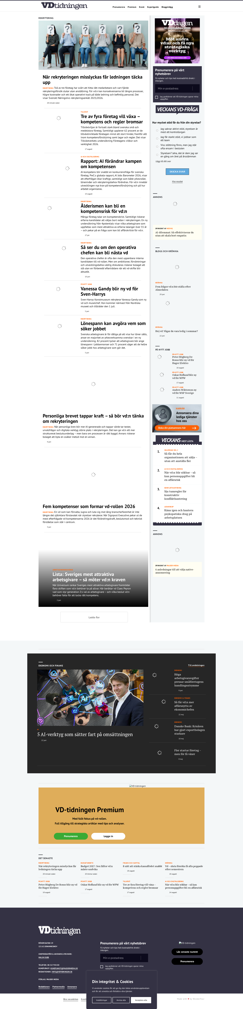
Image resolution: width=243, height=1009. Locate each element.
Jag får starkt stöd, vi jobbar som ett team (178, 138)
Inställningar (101, 1000)
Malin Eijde (44, 957)
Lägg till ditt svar (163, 161)
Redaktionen (44, 986)
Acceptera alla (141, 1000)
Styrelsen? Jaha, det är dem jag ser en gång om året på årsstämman (179, 155)
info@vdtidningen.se (62, 972)
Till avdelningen (196, 665)
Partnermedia (58, 986)
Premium (132, 7)
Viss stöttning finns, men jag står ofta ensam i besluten (178, 146)
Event (141, 7)
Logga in (108, 836)
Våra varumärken (70, 999)
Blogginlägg (167, 7)
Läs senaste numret (187, 951)
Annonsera (72, 986)
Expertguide (153, 7)
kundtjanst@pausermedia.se (64, 968)
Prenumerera (119, 7)
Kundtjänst (86, 999)
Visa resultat (177, 181)
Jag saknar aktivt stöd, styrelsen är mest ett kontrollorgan (179, 130)
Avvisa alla (121, 1000)
